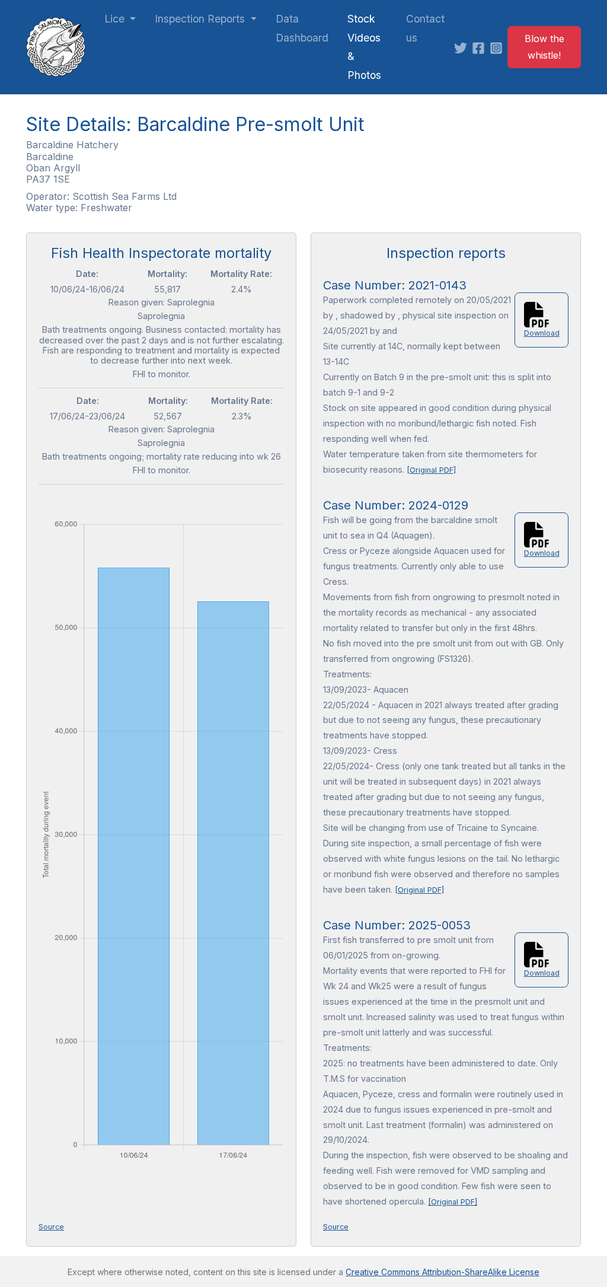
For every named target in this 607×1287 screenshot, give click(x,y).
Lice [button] (115, 18)
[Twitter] (463, 47)
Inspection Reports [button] (201, 18)
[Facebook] (481, 47)
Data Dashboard (302, 28)
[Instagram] (498, 47)
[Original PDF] (431, 470)
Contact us (425, 28)
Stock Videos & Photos (364, 46)
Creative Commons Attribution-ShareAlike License (442, 1272)
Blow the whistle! (544, 47)
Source (51, 1226)
